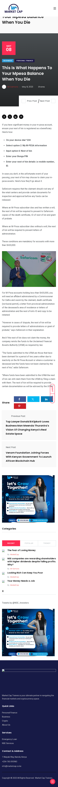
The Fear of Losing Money (21, 550)
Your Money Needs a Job (21, 581)
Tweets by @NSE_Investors (15, 603)
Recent (11, 543)
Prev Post (32, 100)
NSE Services (8, 743)
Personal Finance (24, 61)
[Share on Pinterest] (21, 117)
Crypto (5, 721)
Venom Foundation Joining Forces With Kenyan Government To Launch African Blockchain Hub (29, 457)
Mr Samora (14, 569)
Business (8, 61)
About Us (6, 725)
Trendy (47, 543)
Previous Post (18, 416)
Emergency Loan (9, 739)
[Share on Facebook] (4, 117)
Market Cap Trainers (43, 778)
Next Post (45, 100)
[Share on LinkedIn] (15, 117)
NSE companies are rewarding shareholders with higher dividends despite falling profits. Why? (31, 561)
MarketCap (14, 554)
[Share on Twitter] (10, 117)
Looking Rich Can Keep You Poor (25, 572)
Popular (29, 543)
